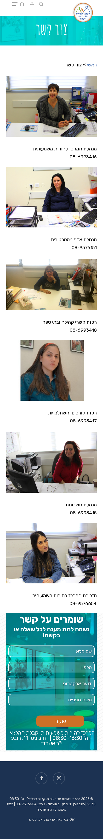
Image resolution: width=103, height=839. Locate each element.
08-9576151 (84, 247)
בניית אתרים (60, 820)
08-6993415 (83, 513)
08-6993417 (83, 421)
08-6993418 (83, 330)
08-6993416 (83, 157)
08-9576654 (83, 603)
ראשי (92, 65)
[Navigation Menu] (14, 4)
